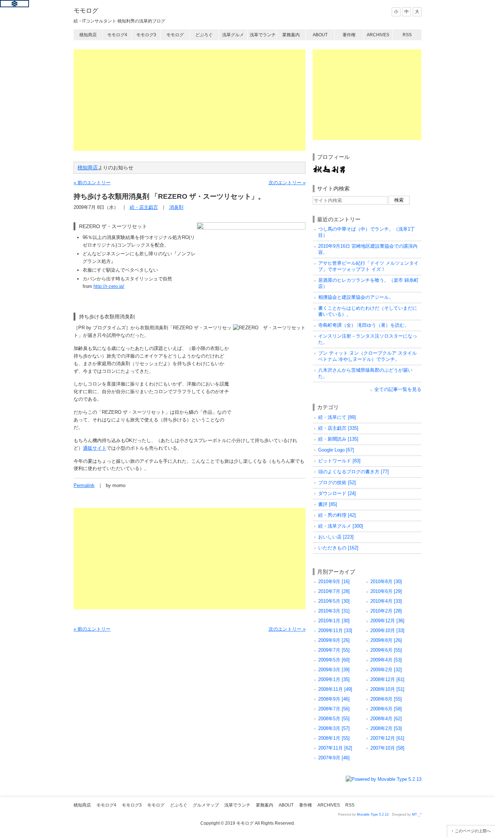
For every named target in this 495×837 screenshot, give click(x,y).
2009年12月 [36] (387, 620)
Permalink (84, 485)
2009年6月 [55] (386, 650)
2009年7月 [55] (334, 650)
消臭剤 (176, 207)
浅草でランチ (263, 34)
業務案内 (291, 34)
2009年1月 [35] (334, 679)
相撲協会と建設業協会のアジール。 (356, 297)
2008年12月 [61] (387, 679)
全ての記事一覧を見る (397, 389)
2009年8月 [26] (386, 640)
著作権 (348, 34)
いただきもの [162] (338, 548)
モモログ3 (146, 34)
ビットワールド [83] (339, 460)
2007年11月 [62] (335, 748)
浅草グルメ (233, 34)
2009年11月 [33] (335, 630)
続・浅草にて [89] (337, 417)
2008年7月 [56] (334, 709)
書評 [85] (327, 504)
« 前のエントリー (92, 182)
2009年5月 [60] (334, 660)
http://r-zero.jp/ (108, 286)
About (320, 34)
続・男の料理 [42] (337, 515)
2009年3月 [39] (334, 669)
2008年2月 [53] (386, 728)
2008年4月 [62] (386, 718)
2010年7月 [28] (334, 591)
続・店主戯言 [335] (338, 428)
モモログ (86, 10)
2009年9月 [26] (334, 640)
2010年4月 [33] (386, 601)
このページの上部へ (473, 831)
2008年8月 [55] (386, 699)
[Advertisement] (189, 100)
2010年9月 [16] (334, 581)
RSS (407, 34)
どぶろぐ (204, 34)
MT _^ (416, 814)
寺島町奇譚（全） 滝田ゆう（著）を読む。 (363, 325)
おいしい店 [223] (336, 537)
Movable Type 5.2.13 (372, 814)
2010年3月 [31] (334, 611)
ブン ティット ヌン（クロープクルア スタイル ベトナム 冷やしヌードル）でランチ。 (367, 356)
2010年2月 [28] (386, 611)
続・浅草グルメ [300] (340, 526)
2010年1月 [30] (334, 620)
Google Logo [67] (336, 450)
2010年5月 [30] (334, 601)
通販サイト (95, 448)
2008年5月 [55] (334, 718)
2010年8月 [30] (386, 581)
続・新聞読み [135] (338, 439)
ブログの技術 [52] (337, 482)
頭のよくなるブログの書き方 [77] (353, 471)
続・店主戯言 (144, 207)
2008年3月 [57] (334, 728)
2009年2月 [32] (386, 669)
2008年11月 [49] (335, 689)
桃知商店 (88, 34)
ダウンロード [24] (337, 493)
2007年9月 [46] (334, 757)
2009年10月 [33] (387, 630)
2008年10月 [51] (387, 689)
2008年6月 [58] (386, 709)
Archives (378, 34)
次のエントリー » (287, 182)
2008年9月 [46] (334, 699)
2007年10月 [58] (387, 748)
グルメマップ (206, 805)
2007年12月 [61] (387, 738)
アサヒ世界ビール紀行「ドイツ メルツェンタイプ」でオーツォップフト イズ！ (368, 266)
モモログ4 (117, 34)
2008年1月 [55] (334, 738)
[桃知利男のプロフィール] (329, 167)
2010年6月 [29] (386, 591)
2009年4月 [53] (386, 660)
